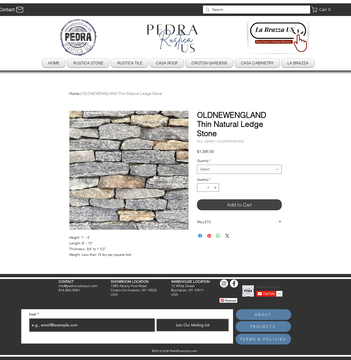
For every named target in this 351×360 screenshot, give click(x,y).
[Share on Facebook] (200, 236)
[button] (323, 9)
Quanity (204, 161)
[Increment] (215, 188)
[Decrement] (200, 188)
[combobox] (239, 169)
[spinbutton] (208, 188)
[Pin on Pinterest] (209, 236)
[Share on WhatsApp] (218, 236)
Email (32, 314)
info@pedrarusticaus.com (77, 286)
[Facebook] (234, 283)
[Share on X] (227, 236)
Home (74, 93)
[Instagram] (224, 283)
